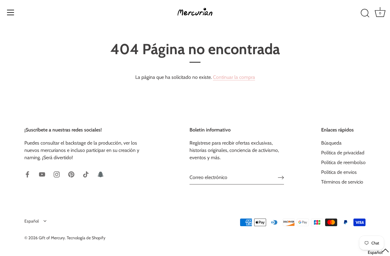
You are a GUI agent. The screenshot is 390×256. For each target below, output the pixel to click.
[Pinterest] (71, 174)
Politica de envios (339, 172)
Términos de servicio (342, 182)
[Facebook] (27, 174)
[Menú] (10, 12)
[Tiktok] (86, 174)
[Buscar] (365, 13)
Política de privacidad (342, 153)
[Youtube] (42, 174)
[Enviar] (281, 177)
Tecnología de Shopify (86, 237)
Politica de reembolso (343, 162)
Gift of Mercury (52, 237)
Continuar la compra (234, 77)
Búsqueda (331, 143)
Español (31, 221)
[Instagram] (57, 174)
